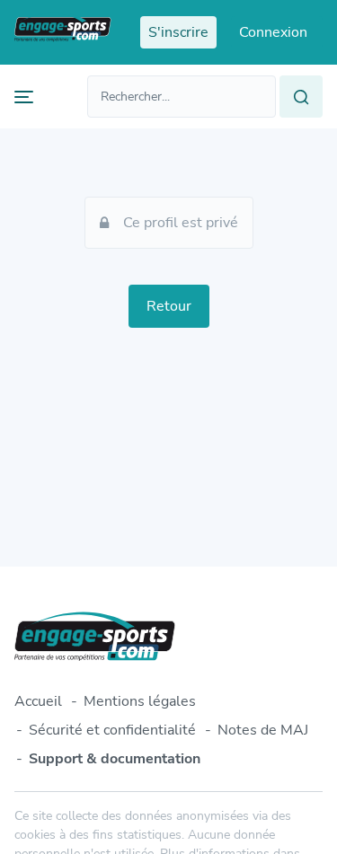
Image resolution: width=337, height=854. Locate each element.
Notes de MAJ (262, 730)
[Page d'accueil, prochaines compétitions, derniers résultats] (62, 32)
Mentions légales (140, 701)
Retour (168, 306)
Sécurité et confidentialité (112, 730)
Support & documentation (114, 759)
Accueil (38, 701)
